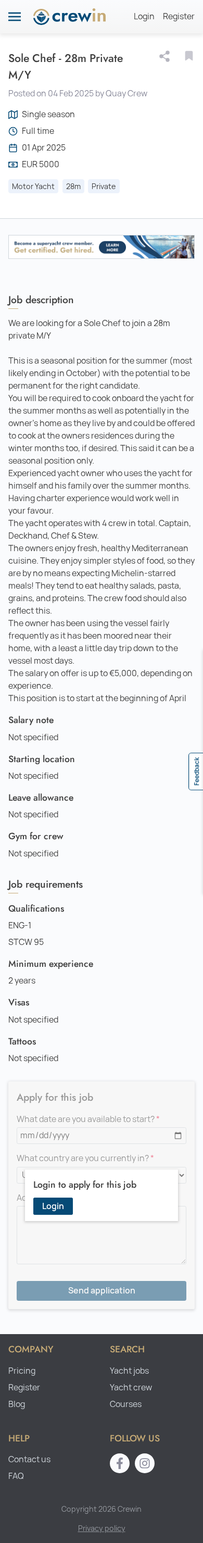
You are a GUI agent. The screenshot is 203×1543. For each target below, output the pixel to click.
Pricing (21, 1370)
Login (144, 16)
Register (179, 16)
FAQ (16, 1476)
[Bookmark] (189, 55)
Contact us (29, 1459)
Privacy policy (101, 1528)
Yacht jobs (129, 1370)
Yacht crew (131, 1387)
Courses (126, 1404)
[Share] (166, 56)
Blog (16, 1404)
